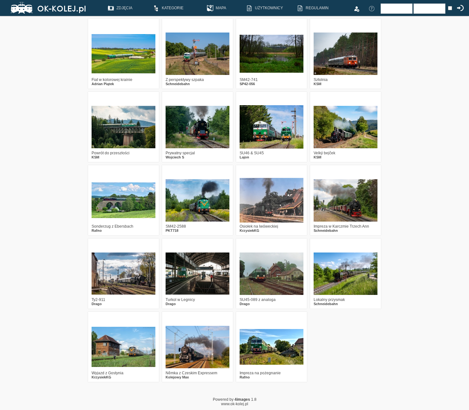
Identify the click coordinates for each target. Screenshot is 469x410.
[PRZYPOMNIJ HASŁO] (371, 8)
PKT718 (172, 230)
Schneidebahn (178, 84)
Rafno (97, 230)
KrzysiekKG (249, 230)
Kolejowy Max (177, 377)
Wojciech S (175, 157)
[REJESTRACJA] (356, 8)
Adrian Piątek (103, 84)
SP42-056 (247, 84)
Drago (97, 304)
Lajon (244, 157)
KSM (317, 84)
